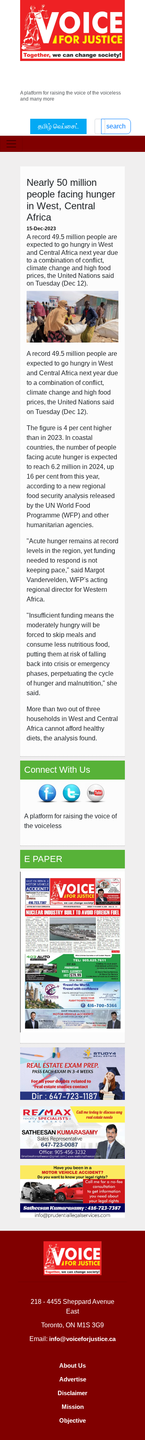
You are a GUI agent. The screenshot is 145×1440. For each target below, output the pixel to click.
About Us (72, 1365)
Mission (73, 1406)
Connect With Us (57, 770)
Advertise (72, 1379)
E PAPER (43, 859)
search (116, 126)
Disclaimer (72, 1393)
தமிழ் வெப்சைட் (58, 126)
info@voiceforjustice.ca (82, 1338)
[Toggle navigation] (11, 144)
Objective (72, 1420)
